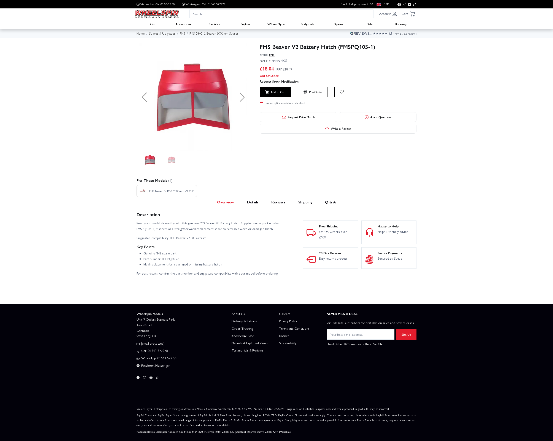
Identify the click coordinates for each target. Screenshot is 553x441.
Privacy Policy (288, 321)
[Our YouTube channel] (409, 4)
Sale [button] (369, 24)
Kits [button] (152, 24)
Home (141, 33)
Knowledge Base (243, 335)
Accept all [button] (22, 420)
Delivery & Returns (244, 321)
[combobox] (281, 14)
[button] (388, 14)
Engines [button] (245, 24)
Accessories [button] (183, 24)
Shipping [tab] (305, 202)
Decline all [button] (51, 420)
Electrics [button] (214, 24)
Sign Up (406, 334)
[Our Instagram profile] (404, 4)
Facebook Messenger (155, 365)
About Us (238, 313)
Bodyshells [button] (308, 24)
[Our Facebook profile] (399, 4)
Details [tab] (253, 202)
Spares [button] (338, 24)
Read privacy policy (44, 411)
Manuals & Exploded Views (250, 342)
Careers (284, 313)
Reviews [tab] (278, 202)
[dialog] (36, 410)
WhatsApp (205, 4)
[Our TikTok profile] (414, 4)
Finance (284, 335)
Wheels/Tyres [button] (276, 24)
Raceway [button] (401, 24)
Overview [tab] (225, 202)
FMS (272, 54)
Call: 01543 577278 (154, 350)
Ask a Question (380, 117)
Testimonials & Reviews (247, 350)
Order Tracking (242, 328)
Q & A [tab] (330, 202)
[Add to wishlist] (341, 92)
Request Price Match (301, 117)
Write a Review (341, 128)
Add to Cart (278, 92)
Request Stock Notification (279, 81)
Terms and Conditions (294, 328)
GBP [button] (386, 4)
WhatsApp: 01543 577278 (158, 358)
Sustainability (288, 342)
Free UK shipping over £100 (356, 4)
